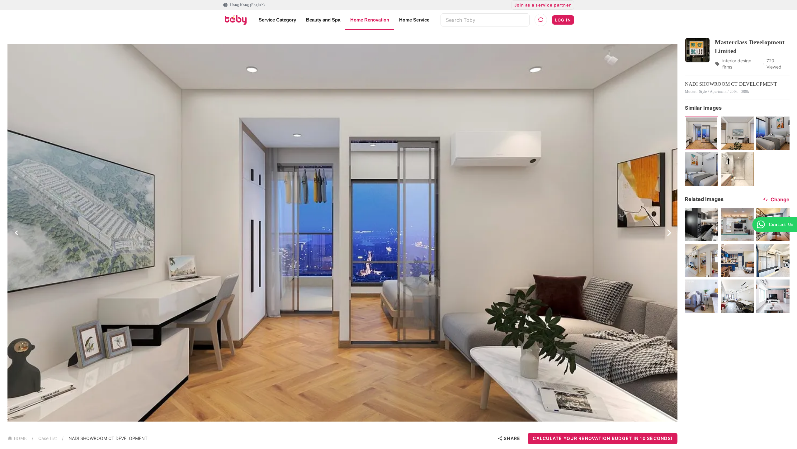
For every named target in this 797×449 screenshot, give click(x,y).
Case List (47, 438)
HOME (20, 438)
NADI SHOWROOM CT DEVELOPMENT (108, 438)
